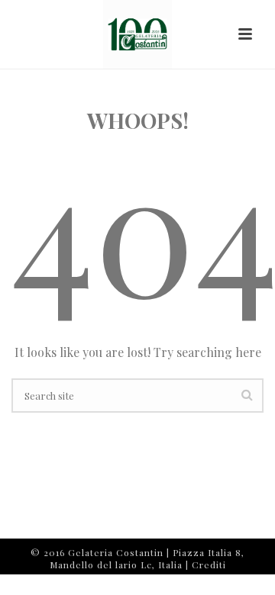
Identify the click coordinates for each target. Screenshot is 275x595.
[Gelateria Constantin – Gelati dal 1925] (137, 34)
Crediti (209, 564)
